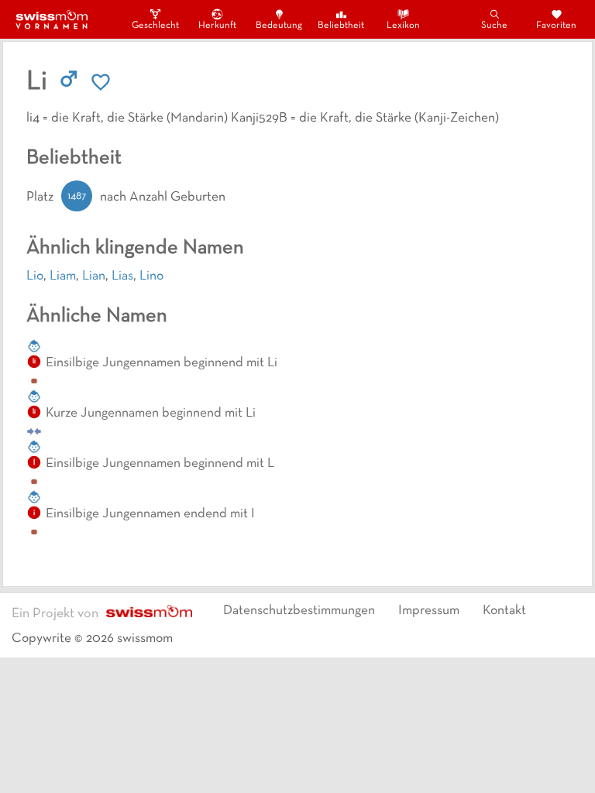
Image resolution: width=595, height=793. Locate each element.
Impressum (428, 611)
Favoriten (556, 25)
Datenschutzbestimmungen (299, 611)
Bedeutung (279, 25)
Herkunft (217, 25)
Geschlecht (155, 25)
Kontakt (504, 611)
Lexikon (403, 25)
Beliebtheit (341, 25)
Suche (494, 25)
